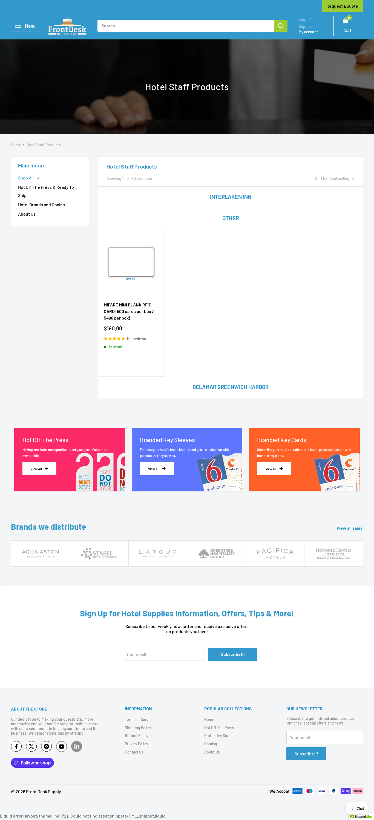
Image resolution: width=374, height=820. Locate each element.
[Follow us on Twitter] (31, 747)
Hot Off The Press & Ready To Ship (46, 191)
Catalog (210, 743)
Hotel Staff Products (44, 145)
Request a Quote (342, 5)
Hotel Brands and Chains (41, 204)
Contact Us (134, 752)
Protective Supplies (221, 735)
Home (16, 145)
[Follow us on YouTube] (61, 747)
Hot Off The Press (219, 727)
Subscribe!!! (233, 654)
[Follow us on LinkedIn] (76, 746)
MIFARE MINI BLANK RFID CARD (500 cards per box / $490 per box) (129, 311)
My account (308, 32)
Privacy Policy (136, 743)
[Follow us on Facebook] (16, 747)
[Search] (280, 26)
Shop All (26, 177)
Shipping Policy (138, 727)
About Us (27, 213)
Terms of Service (139, 719)
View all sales (350, 528)
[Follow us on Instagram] (46, 747)
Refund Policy (136, 735)
